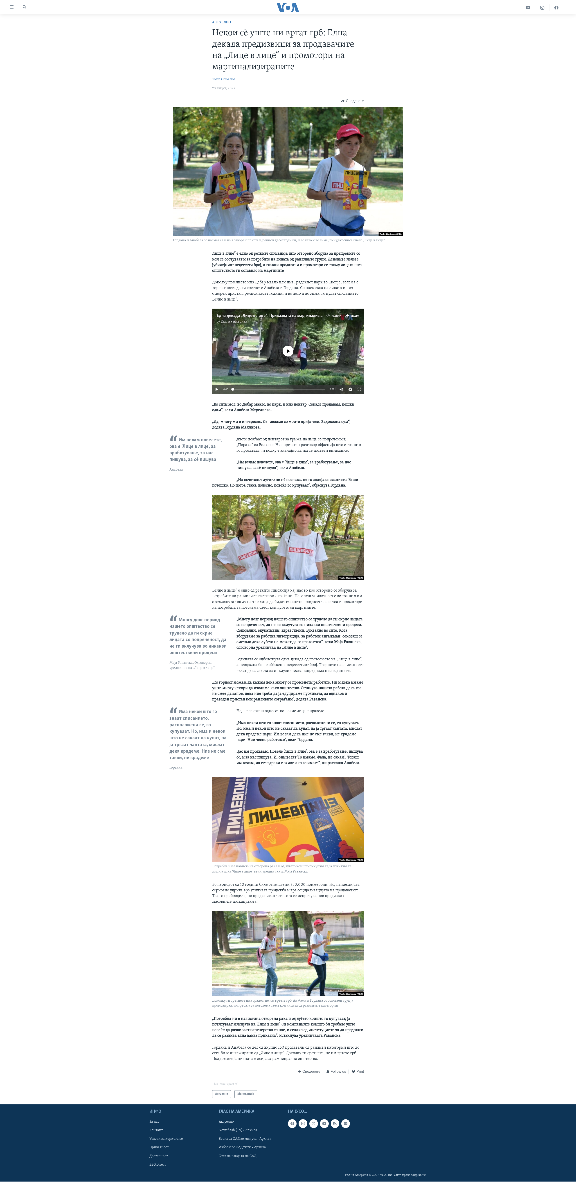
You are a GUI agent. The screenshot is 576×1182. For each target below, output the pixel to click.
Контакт (156, 1130)
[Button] (352, 101)
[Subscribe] (345, 1123)
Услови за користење (166, 1139)
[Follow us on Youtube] (324, 1123)
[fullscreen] (359, 389)
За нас (154, 1122)
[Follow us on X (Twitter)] (313, 1123)
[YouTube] (528, 7)
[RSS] (335, 1123)
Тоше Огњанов (224, 79)
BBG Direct (157, 1164)
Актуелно (221, 22)
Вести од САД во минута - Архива (245, 1139)
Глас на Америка (234, 321)
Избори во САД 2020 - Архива (242, 1147)
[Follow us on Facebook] (292, 1123)
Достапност (158, 1156)
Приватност (159, 1147)
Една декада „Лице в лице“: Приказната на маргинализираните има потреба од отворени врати (306, 316)
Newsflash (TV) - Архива (238, 1130)
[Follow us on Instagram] (303, 1123)
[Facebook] (556, 7)
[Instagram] (542, 7)
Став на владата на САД (237, 1156)
